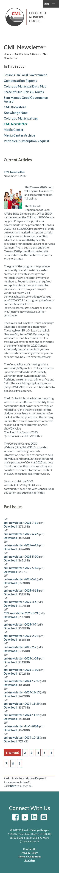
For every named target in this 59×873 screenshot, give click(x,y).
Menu (47, 3)
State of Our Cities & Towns (24, 92)
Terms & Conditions (29, 856)
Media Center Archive (19, 135)
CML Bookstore (15, 107)
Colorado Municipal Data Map (25, 86)
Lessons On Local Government (25, 75)
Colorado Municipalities (21, 118)
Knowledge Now (16, 113)
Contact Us (29, 848)
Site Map (29, 860)
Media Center (13, 129)
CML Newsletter (15, 124)
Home (7, 54)
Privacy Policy (29, 852)
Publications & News (27, 54)
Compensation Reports (20, 80)
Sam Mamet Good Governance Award (26, 99)
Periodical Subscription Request (26, 141)
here (13, 786)
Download (10, 526)
